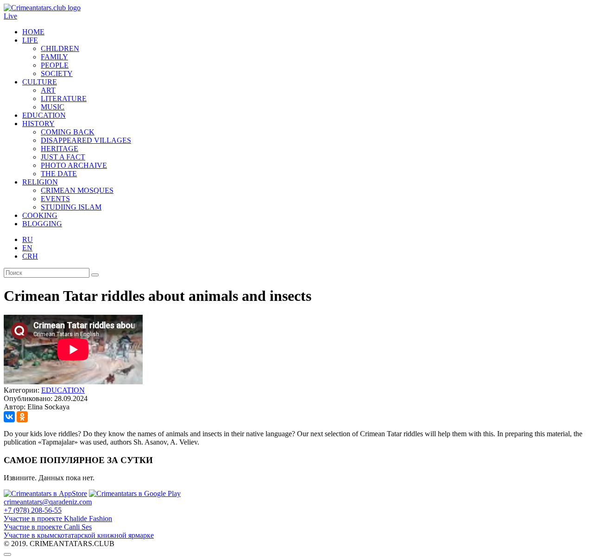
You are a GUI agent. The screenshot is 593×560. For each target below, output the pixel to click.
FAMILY (54, 57)
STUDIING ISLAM (71, 207)
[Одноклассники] (22, 416)
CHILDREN (60, 48)
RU (27, 239)
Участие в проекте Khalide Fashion (58, 518)
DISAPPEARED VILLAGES (86, 140)
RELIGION (40, 182)
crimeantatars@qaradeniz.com (48, 502)
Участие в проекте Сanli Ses (48, 527)
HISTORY (38, 123)
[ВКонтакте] (9, 416)
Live (10, 16)
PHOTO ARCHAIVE (74, 165)
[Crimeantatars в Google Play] (135, 493)
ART (48, 90)
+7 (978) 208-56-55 (33, 510)
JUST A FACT (63, 157)
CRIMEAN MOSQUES (77, 190)
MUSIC (52, 107)
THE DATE (59, 174)
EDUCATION (44, 115)
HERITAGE (59, 149)
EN (27, 248)
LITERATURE (64, 98)
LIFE (30, 40)
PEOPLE (55, 65)
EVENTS (55, 199)
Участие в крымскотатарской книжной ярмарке (79, 535)
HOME (33, 32)
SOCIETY (57, 73)
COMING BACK (68, 132)
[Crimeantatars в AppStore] (45, 493)
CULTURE (39, 82)
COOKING (39, 215)
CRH (30, 256)
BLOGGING (42, 224)
